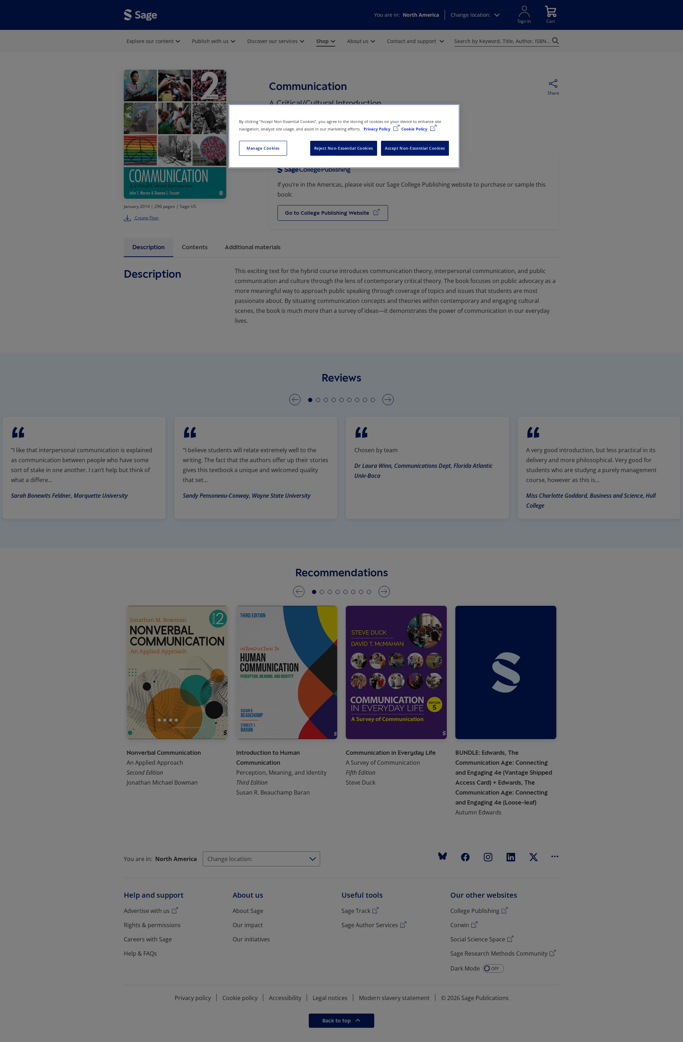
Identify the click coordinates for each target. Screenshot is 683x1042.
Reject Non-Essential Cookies (343, 148)
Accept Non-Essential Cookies (415, 148)
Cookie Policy (414, 129)
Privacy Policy (377, 129)
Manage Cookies (263, 148)
